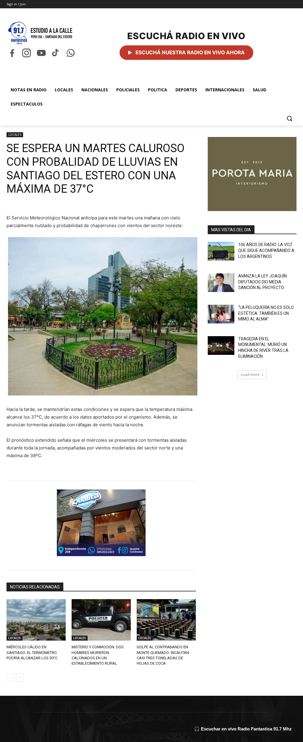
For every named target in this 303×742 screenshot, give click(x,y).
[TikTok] (55, 53)
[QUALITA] (101, 522)
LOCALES (14, 135)
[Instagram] (26, 53)
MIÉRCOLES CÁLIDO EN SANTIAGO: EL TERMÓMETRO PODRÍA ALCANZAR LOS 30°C (32, 652)
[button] (289, 118)
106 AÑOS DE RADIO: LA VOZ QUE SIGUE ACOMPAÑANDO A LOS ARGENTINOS (266, 250)
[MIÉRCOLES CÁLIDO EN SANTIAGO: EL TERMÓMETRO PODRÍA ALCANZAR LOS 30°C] (36, 620)
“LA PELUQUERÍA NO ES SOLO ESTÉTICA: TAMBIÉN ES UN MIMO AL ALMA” (266, 313)
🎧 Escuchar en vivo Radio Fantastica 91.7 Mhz (243, 728)
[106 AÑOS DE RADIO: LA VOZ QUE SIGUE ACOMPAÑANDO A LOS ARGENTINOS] (221, 251)
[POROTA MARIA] (252, 174)
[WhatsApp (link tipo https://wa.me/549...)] (70, 53)
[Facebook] (12, 53)
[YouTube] (41, 53)
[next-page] (19, 678)
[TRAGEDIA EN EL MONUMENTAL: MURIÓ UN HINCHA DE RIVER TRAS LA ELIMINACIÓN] (221, 345)
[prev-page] (10, 678)
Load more (250, 374)
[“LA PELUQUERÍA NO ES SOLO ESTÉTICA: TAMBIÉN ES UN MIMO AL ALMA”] (221, 314)
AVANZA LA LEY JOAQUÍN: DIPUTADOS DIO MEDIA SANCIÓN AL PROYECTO (263, 282)
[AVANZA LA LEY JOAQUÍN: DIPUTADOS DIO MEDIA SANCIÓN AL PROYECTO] (221, 282)
